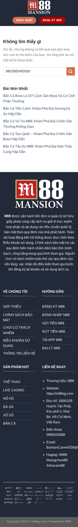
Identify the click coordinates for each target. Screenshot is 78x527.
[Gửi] (71, 71)
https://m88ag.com (59, 393)
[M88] (39, 7)
